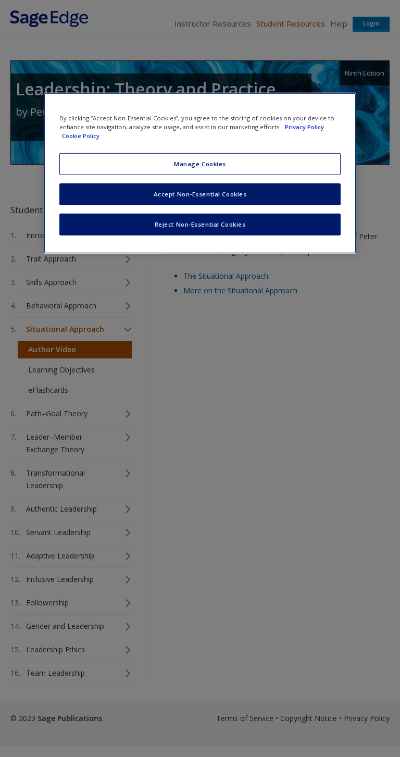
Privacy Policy (304, 127)
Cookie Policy (80, 136)
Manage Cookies (200, 164)
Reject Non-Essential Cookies (200, 224)
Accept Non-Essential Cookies (200, 194)
